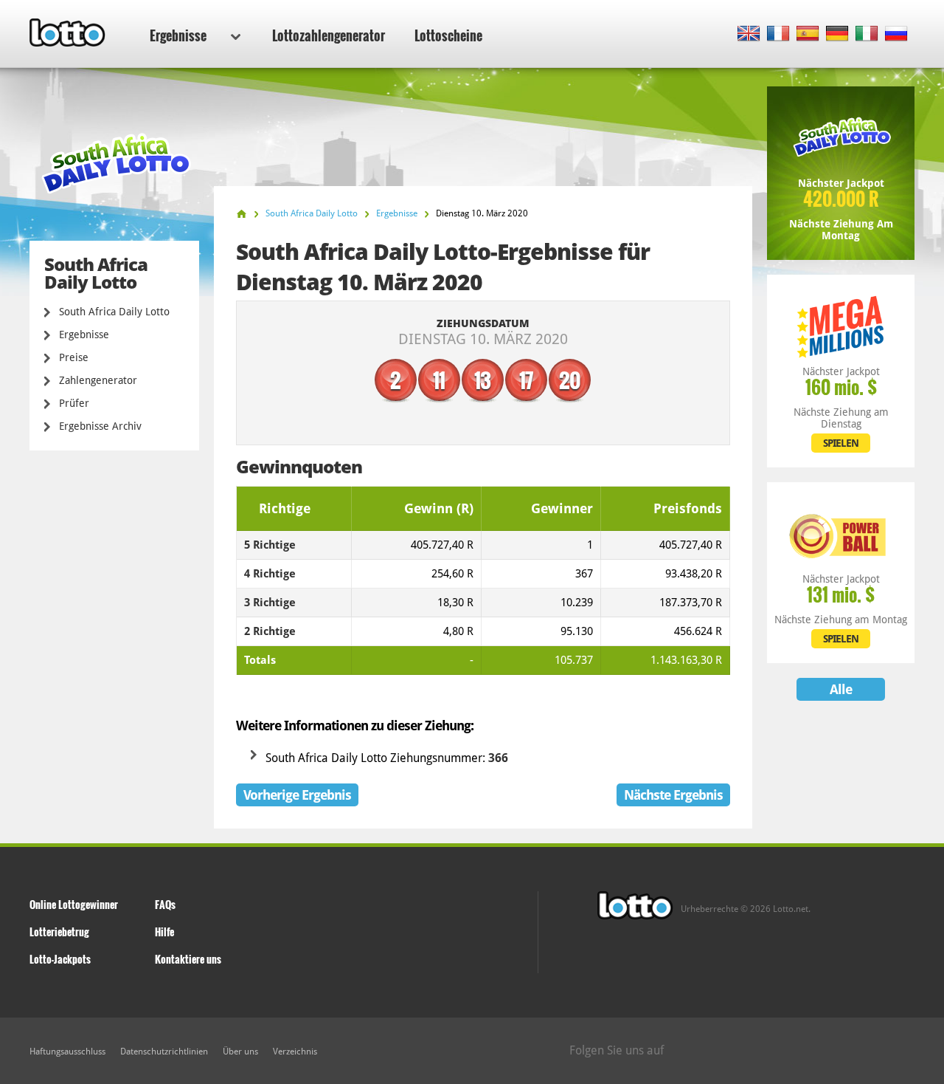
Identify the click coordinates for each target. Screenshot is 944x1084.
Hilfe (164, 931)
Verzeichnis (295, 1051)
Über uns (240, 1051)
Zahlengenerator (98, 380)
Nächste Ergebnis (673, 795)
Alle (841, 689)
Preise (73, 357)
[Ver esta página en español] (807, 34)
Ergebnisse (178, 35)
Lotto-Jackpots (60, 959)
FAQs (165, 904)
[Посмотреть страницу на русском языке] (896, 34)
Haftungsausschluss (67, 1051)
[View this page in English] (749, 34)
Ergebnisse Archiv (100, 426)
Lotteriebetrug (59, 931)
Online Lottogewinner (74, 904)
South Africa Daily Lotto (114, 312)
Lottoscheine (448, 35)
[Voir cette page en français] (778, 34)
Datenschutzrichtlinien (164, 1051)
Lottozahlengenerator (328, 35)
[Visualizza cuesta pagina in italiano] (867, 34)
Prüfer (74, 403)
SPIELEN (840, 443)
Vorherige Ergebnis (297, 795)
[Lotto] (241, 213)
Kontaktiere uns (188, 959)
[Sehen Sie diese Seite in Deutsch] (837, 34)
